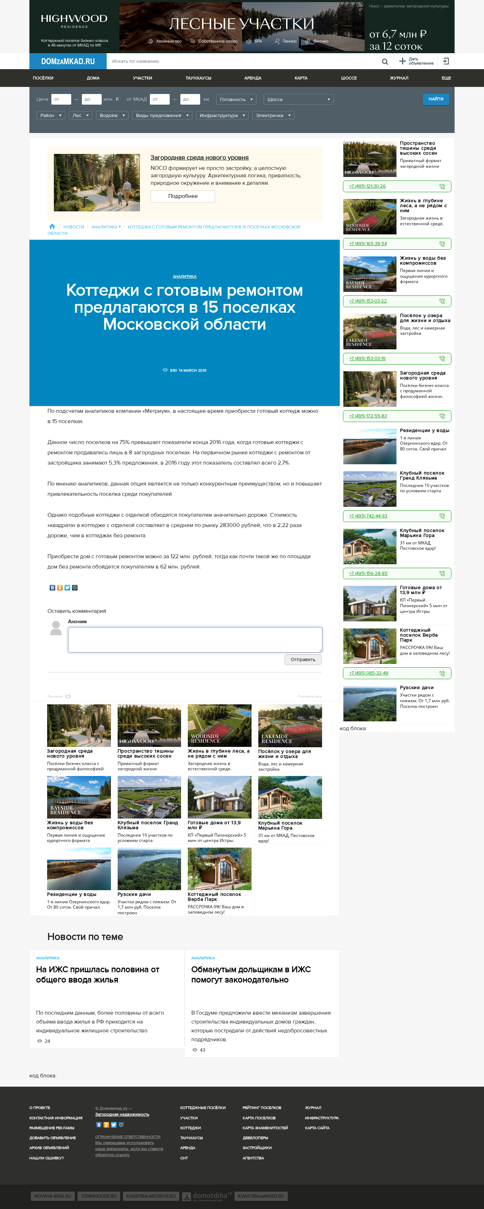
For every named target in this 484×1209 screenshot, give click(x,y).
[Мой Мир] (75, 587)
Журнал (313, 1107)
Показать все (310, 696)
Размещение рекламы (51, 1128)
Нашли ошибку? (46, 1158)
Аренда (187, 1148)
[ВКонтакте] (52, 587)
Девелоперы (255, 1138)
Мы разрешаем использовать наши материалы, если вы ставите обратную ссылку (129, 1149)
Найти (436, 99)
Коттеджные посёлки (203, 1107)
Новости (73, 227)
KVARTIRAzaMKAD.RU (261, 1196)
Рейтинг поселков (262, 1107)
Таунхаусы (198, 78)
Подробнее (183, 196)
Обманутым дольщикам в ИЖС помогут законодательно (251, 974)
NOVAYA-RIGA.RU (52, 1196)
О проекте (39, 1107)
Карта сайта (317, 1128)
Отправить (303, 659)
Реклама (55, 696)
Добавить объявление (52, 1138)
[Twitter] (67, 587)
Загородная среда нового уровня (200, 157)
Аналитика (106, 227)
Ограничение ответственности (128, 1137)
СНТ (184, 1158)
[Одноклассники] (60, 587)
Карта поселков (259, 1118)
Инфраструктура (322, 1118)
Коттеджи (190, 1128)
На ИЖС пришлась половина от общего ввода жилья (97, 974)
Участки (189, 1118)
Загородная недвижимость (122, 1114)
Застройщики (257, 1148)
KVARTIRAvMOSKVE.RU (151, 1196)
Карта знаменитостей (265, 1128)
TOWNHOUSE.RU (99, 1196)
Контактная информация (56, 1118)
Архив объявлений (49, 1148)
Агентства (253, 1158)
